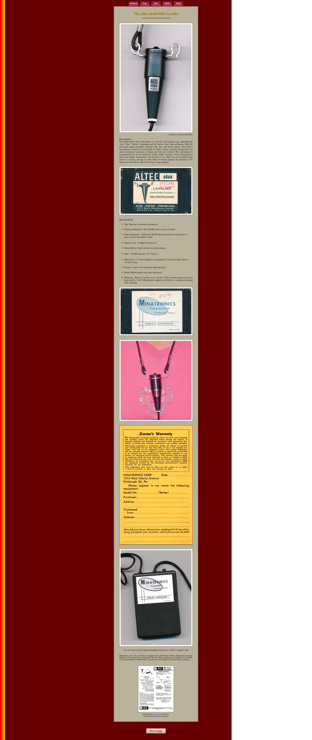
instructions (156, 714)
